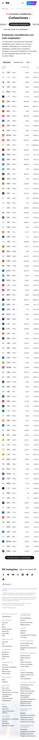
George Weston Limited (14, 72)
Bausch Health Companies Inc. (14, 275)
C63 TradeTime (25, 679)
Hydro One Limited (14, 411)
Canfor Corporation (14, 517)
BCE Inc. (14, 164)
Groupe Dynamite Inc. (14, 483)
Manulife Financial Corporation (14, 169)
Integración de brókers (27, 731)
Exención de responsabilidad (25, 688)
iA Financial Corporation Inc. (14, 377)
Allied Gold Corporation (14, 459)
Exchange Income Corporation (14, 406)
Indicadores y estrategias (10, 719)
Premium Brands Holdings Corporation (14, 353)
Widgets (23, 713)
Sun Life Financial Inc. (14, 193)
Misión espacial (25, 658)
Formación (5, 709)
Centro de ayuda (25, 662)
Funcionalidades (25, 618)
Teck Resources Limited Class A (15, 474)
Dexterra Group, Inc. (14, 430)
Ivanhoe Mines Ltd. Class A (14, 507)
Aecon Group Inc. (14, 401)
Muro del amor (6, 690)
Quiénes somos (25, 655)
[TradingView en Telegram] (27, 574)
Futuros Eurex (24, 645)
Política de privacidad (27, 691)
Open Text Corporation (14, 280)
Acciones (5, 622)
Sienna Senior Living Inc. (14, 333)
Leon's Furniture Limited (14, 440)
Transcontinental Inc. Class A (14, 469)
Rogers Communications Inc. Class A (14, 251)
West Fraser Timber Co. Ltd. (14, 387)
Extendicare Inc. (14, 227)
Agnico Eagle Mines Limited (14, 299)
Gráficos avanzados (26, 719)
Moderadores (6, 700)
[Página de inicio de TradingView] (7, 3)
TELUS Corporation (14, 96)
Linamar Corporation (14, 174)
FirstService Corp (14, 203)
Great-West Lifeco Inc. (14, 183)
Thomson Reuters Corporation (14, 232)
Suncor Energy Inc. (14, 324)
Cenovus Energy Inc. (14, 478)
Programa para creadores (7, 695)
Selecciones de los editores (8, 712)
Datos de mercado (26, 622)
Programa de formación (28, 736)
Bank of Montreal (14, 140)
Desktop (5, 682)
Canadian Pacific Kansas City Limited (14, 285)
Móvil (3, 679)
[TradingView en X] (3, 574)
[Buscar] (23, 3)
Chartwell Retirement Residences (15, 367)
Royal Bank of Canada (14, 106)
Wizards (4, 721)
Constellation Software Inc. (14, 130)
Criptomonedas (7, 629)
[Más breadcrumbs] (12, 9)
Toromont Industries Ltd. (14, 454)
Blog (21, 660)
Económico (5, 652)
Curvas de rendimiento (9, 667)
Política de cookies (26, 693)
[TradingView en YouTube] (13, 574)
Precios (22, 620)
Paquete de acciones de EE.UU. (28, 648)
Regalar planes (25, 624)
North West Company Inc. (14, 493)
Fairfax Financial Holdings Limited (14, 145)
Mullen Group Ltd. (14, 435)
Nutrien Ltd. (14, 246)
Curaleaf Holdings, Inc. (14, 551)
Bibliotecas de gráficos (27, 715)
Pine (3, 635)
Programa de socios (26, 734)
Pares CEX (5, 631)
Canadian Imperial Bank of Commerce (14, 150)
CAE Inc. (14, 358)
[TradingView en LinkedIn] (22, 574)
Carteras (5, 665)
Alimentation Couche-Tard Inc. (14, 87)
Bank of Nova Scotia (14, 116)
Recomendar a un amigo (10, 692)
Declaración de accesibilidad (25, 696)
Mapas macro (6, 671)
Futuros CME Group (26, 643)
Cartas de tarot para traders (27, 675)
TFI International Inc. (14, 241)
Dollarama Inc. (14, 217)
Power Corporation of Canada (14, 154)
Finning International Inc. (14, 328)
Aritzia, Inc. (14, 416)
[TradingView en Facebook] (8, 574)
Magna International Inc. (14, 82)
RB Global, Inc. (14, 420)
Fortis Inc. (14, 382)
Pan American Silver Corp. (14, 304)
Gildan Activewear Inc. (14, 121)
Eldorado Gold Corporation (14, 449)
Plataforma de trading (27, 722)
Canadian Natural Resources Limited (14, 372)
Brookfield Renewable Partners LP (15, 541)
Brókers (22, 633)
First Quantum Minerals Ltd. (14, 222)
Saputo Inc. (14, 290)
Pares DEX (5, 633)
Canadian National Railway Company (14, 261)
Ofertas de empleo (26, 664)
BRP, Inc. (14, 309)
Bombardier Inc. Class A (14, 295)
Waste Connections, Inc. (14, 256)
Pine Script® (6, 673)
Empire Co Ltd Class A (14, 92)
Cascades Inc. (14, 396)
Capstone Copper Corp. (14, 445)
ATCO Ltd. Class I (14, 270)
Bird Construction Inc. (14, 536)
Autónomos (5, 723)
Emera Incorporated (14, 464)
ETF (3, 625)
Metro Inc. (14, 101)
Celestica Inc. (14, 208)
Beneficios (5, 654)
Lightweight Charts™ (27, 717)
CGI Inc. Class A (14, 111)
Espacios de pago (8, 725)
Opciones (5, 669)
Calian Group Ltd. (14, 532)
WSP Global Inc (14, 125)
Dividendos (5, 656)
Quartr (22, 605)
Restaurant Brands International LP (15, 135)
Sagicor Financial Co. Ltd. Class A (14, 546)
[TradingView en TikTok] (32, 574)
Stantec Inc (14, 179)
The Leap (23, 637)
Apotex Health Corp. (14, 527)
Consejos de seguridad (27, 699)
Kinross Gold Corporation (14, 488)
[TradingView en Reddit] (3, 579)
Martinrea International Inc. (14, 319)
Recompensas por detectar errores (26, 702)
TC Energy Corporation (14, 512)
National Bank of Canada (14, 188)
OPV (3, 659)
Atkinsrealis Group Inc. (14, 159)
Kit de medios (24, 666)
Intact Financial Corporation (14, 198)
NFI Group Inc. (14, 391)
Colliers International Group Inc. (14, 266)
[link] (16, 29)
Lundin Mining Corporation (14, 343)
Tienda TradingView (26, 672)
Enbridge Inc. (14, 338)
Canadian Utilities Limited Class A (14, 425)
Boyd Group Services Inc (14, 348)
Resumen (23, 631)
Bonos (4, 627)
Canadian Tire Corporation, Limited (14, 212)
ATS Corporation (14, 498)
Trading (4, 707)
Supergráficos (6, 616)
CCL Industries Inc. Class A (14, 314)
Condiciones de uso (26, 685)
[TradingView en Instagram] (17, 574)
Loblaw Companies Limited (14, 77)
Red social (5, 688)
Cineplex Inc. (14, 362)
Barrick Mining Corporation (14, 237)
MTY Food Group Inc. (14, 503)
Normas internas (7, 698)
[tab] (19, 24)
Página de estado (26, 705)
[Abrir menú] (3, 3)
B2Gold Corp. (14, 522)
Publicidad (23, 729)
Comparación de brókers (28, 635)
